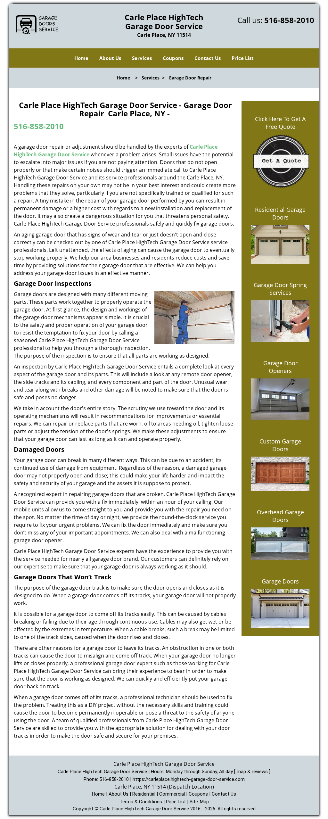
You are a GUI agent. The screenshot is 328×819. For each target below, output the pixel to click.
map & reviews (253, 771)
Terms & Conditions (140, 802)
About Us (110, 58)
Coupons (173, 58)
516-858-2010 (289, 20)
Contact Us (207, 58)
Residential (143, 794)
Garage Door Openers (280, 367)
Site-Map (199, 802)
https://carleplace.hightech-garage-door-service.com (189, 779)
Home (81, 58)
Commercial (172, 794)
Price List (243, 58)
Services (142, 58)
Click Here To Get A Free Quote (280, 122)
